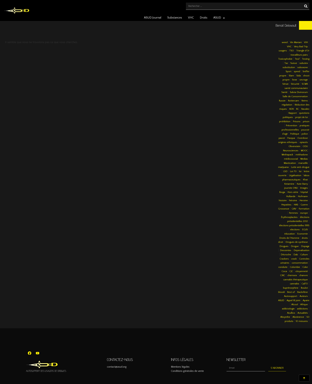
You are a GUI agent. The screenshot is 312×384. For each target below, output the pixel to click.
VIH (306, 42)
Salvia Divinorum (299, 92)
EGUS (305, 229)
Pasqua (291, 138)
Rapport (292, 113)
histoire (283, 200)
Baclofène (302, 292)
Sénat (285, 84)
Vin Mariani (296, 42)
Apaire (306, 300)
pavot (282, 138)
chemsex (292, 275)
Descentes (285, 250)
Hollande (290, 196)
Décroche (286, 254)
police (305, 134)
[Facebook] (29, 353)
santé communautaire (296, 88)
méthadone (302, 154)
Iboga (282, 192)
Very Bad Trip (301, 46)
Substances (174, 17)
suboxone (302, 67)
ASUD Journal (152, 17)
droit (280, 242)
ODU (305, 146)
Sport (288, 71)
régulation (287, 105)
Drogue (295, 246)
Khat (305, 179)
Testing (305, 59)
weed (285, 42)
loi (300, 171)
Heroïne (303, 200)
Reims (304, 100)
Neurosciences (290, 150)
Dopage (305, 246)
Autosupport (290, 296)
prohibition (284, 121)
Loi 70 (293, 171)
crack (294, 259)
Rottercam (293, 100)
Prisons (296, 121)
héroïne (293, 200)
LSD (285, 171)
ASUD (217, 17)
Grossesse (283, 209)
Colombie (295, 267)
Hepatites (286, 204)
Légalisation (295, 175)
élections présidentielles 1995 (294, 225)
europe (304, 213)
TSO (291, 50)
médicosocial (291, 159)
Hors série (292, 192)
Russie (282, 100)
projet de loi (301, 117)
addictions (302, 308)
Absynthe (285, 317)
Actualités (303, 313)
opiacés (304, 142)
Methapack (287, 154)
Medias (304, 159)
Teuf (297, 59)
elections (295, 229)
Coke (305, 267)
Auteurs (304, 296)
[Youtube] (37, 353)
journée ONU (291, 188)
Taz (286, 63)
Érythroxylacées (289, 217)
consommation (300, 263)
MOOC (304, 150)
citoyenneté (301, 271)
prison (306, 121)
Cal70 (305, 283)
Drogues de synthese (297, 242)
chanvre (303, 275)
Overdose (302, 138)
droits (305, 238)
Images (304, 188)
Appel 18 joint (293, 300)
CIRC (282, 275)
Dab (295, 254)
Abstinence (298, 317)
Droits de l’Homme (289, 238)
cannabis (294, 283)
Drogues (284, 246)
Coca (284, 271)
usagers (283, 50)
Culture (304, 254)
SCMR (305, 84)
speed (297, 71)
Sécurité (295, 84)
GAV (294, 209)
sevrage (303, 79)
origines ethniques (287, 142)
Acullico (291, 313)
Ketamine (289, 184)
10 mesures (302, 321)
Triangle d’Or (302, 50)
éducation (289, 234)
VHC (191, 17)
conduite (282, 267)
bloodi (281, 292)
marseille (303, 163)
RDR (291, 109)
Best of (291, 292)
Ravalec (305, 109)
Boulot (304, 288)
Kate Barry (302, 184)
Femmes (293, 213)
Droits (203, 17)
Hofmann (303, 196)
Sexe (294, 79)
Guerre (304, 204)
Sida (298, 75)
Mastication (290, 163)
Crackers (284, 259)
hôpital (304, 192)
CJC (291, 271)
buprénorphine (290, 288)
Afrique (304, 304)
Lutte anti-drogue (300, 167)
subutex (303, 63)
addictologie (288, 308)
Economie (302, 234)
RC (297, 109)
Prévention (291, 125)
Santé (284, 92)
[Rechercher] (305, 6)
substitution (289, 67)
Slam (291, 75)
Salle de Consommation (295, 96)
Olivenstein (294, 146)
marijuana (283, 167)
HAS (296, 204)
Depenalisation (301, 250)
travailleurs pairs (299, 55)
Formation (304, 209)
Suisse (293, 63)
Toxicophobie (285, 59)
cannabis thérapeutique (295, 279)
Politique (294, 134)
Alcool (294, 304)
